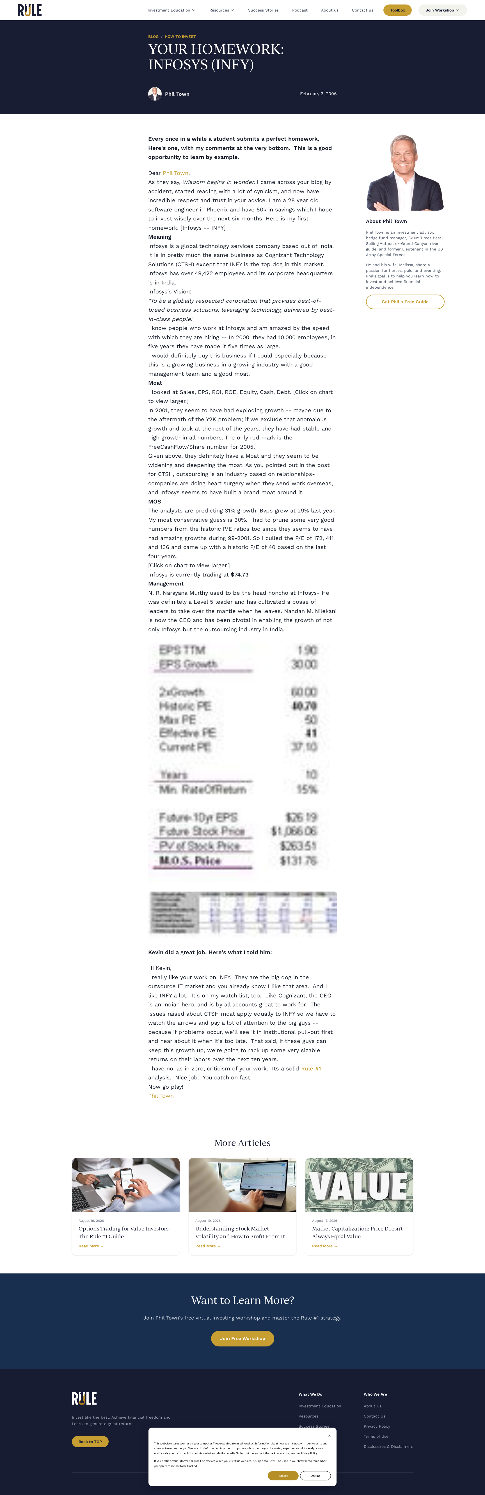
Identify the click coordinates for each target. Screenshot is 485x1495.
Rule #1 (311, 1068)
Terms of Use (376, 1436)
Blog (153, 36)
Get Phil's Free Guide (405, 301)
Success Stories (263, 10)
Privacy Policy (377, 1426)
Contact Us (374, 1416)
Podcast (300, 10)
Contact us (362, 10)
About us (329, 10)
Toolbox (397, 10)
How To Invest (180, 36)
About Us (372, 1406)
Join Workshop (440, 10)
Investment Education (169, 10)
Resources (219, 10)
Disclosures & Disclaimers (388, 1446)
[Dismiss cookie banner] (329, 1435)
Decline (316, 1475)
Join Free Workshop (242, 1338)
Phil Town (175, 173)
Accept (283, 1475)
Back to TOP (90, 1441)
